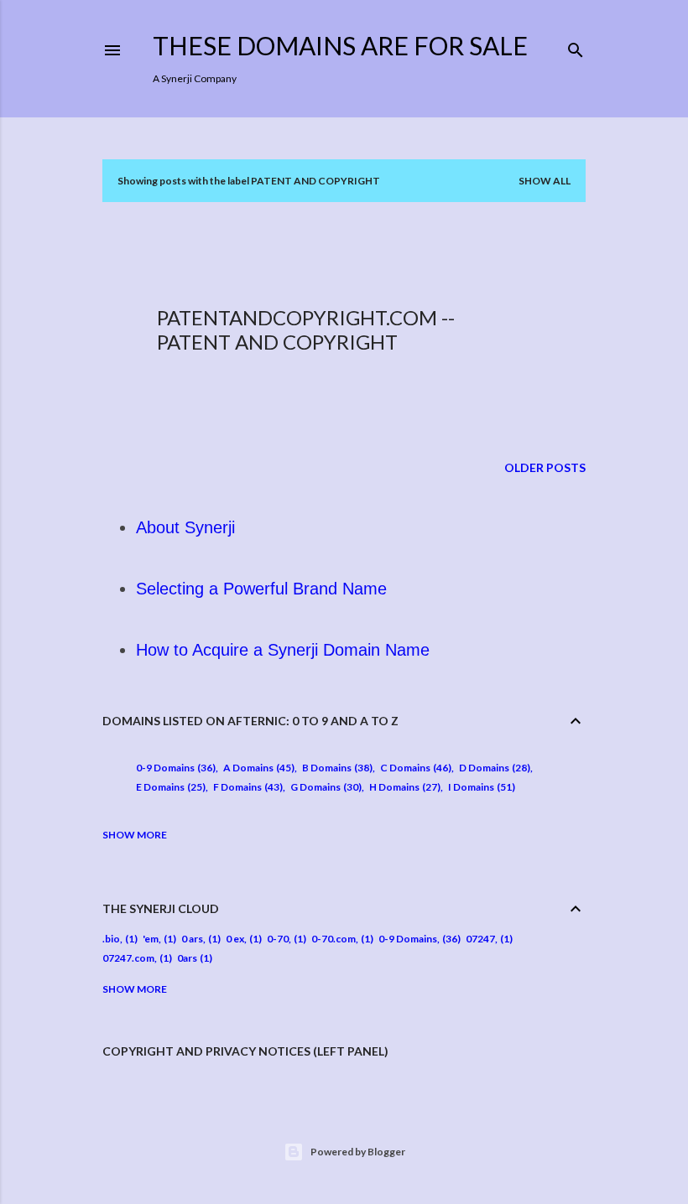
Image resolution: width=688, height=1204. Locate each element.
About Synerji (185, 527)
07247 (480, 938)
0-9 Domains (174, 767)
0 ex (235, 938)
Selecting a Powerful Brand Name (261, 588)
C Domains (414, 767)
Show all (545, 180)
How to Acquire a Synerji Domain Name (283, 650)
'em (151, 938)
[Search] (576, 46)
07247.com (128, 958)
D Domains (493, 767)
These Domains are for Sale (340, 45)
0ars (187, 958)
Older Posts (545, 467)
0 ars (192, 938)
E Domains (169, 787)
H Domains (403, 787)
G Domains (324, 787)
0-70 (278, 938)
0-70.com (333, 938)
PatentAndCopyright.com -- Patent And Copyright (306, 329)
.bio (111, 938)
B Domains (335, 767)
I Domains (480, 787)
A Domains (257, 767)
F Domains (246, 787)
